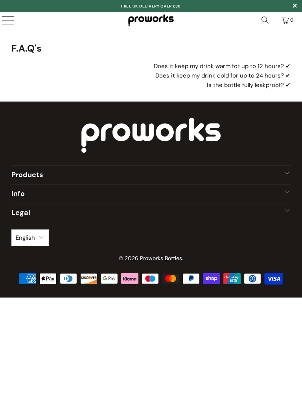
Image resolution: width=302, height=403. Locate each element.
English (25, 238)
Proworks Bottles (161, 258)
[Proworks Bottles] (151, 20)
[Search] (265, 20)
